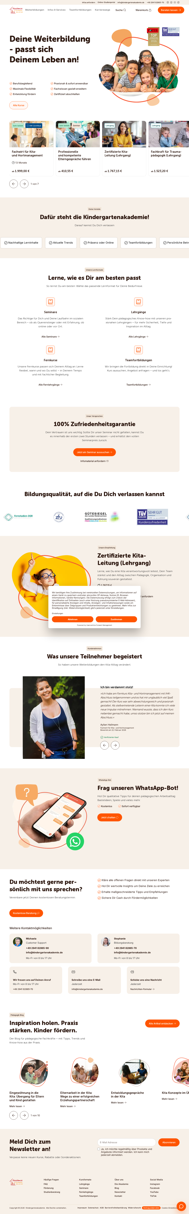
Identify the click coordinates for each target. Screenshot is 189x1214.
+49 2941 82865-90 (37, 948)
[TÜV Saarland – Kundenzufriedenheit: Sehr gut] (171, 31)
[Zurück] (13, 184)
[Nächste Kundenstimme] (115, 745)
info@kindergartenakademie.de (131, 2)
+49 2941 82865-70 (155, 2)
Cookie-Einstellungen (171, 1208)
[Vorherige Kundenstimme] (104, 745)
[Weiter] (24, 184)
